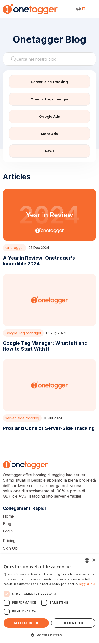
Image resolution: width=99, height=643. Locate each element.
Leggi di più (87, 584)
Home (8, 516)
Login (8, 531)
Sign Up (10, 548)
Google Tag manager (49, 99)
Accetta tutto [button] (26, 623)
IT (83, 9)
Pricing (9, 541)
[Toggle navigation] (92, 9)
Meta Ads (49, 133)
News (49, 151)
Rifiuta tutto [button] (73, 623)
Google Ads (49, 116)
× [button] (93, 560)
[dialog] (49, 598)
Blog (7, 524)
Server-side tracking (49, 82)
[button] (49, 635)
